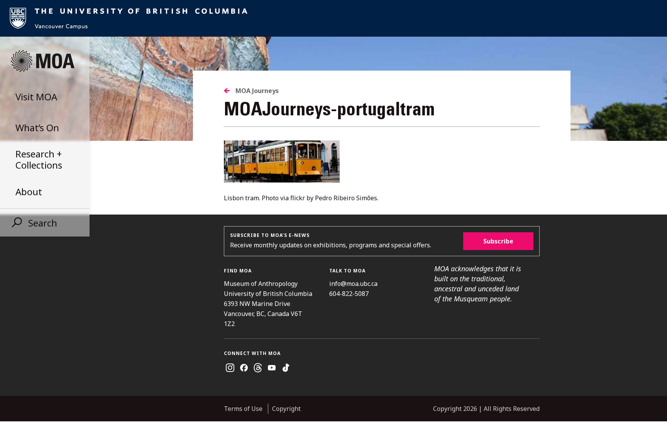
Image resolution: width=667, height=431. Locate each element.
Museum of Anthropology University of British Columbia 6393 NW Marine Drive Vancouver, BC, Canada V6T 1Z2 (268, 303)
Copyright (286, 408)
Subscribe (498, 241)
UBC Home (333, 18)
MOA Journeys (257, 90)
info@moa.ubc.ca (353, 283)
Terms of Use (243, 408)
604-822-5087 (349, 293)
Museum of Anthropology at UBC (42, 61)
